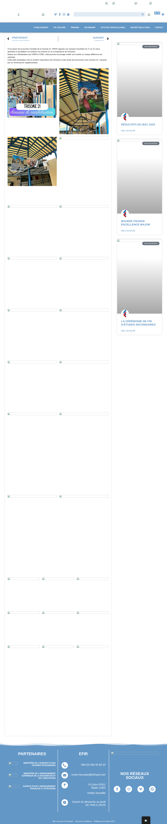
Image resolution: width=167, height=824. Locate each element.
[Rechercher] (143, 14)
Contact (159, 27)
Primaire (75, 27)
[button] (157, 13)
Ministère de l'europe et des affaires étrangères (39, 764)
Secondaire (90, 27)
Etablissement (41, 27)
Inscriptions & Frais (140, 27)
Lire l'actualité (128, 131)
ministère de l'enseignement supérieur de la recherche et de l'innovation (39, 775)
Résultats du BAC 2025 (138, 124)
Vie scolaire (59, 27)
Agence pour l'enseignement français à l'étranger (39, 787)
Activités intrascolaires (113, 27)
